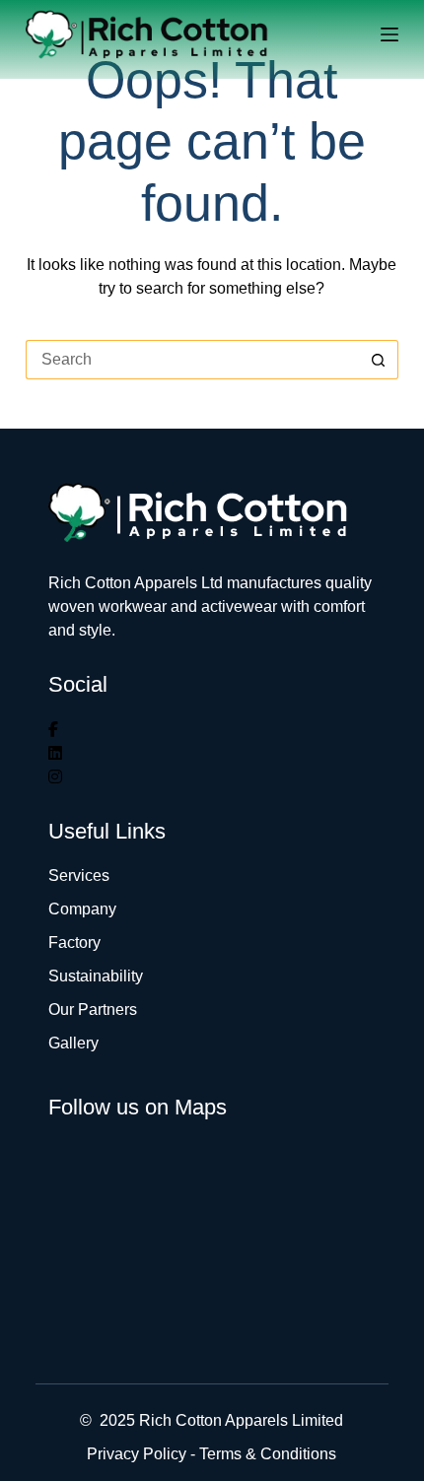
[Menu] (389, 34)
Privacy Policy (136, 1454)
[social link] (53, 729)
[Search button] (378, 359)
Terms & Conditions (267, 1454)
